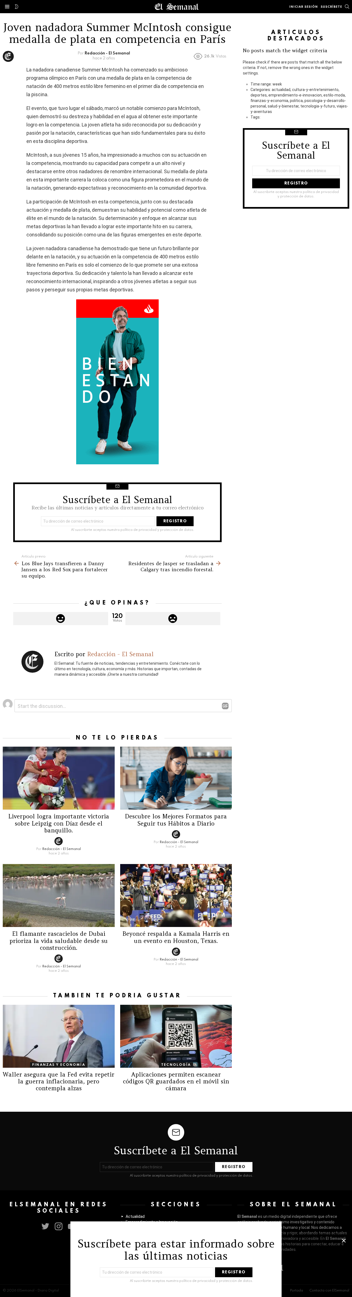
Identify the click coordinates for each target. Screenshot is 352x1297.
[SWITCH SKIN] (16, 6)
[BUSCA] (347, 6)
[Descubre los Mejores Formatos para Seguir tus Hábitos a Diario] (176, 778)
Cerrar (344, 1240)
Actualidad (135, 1216)
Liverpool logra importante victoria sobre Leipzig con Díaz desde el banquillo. (58, 823)
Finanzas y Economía (58, 1065)
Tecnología (176, 1065)
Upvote (60, 618)
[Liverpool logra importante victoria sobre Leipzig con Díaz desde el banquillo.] (59, 778)
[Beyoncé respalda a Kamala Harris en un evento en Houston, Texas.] (176, 895)
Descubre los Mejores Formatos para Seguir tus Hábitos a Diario (176, 820)
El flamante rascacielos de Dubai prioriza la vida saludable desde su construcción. (58, 940)
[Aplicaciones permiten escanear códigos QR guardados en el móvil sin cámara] (176, 1036)
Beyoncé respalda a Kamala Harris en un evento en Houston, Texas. (175, 937)
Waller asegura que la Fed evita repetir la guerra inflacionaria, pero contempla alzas (58, 1081)
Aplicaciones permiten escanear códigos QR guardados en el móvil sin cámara (176, 1081)
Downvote (172, 618)
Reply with (225, 706)
